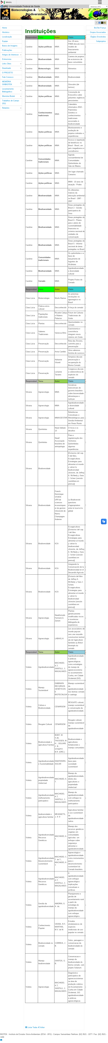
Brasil (9, 2)
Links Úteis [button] (6, 64)
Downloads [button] (6, 68)
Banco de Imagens (9, 46)
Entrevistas (6, 59)
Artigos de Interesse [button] (10, 55)
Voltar (42, 1027)
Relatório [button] (5, 108)
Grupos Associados (98, 32)
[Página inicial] (54, 14)
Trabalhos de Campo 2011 (10, 102)
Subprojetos (101, 41)
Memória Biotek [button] (8, 96)
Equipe (5, 41)
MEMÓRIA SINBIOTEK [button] (7, 83)
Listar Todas (32, 1027)
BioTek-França (100, 28)
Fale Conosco (7, 77)
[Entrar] (2, 2)
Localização (7, 37)
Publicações (7, 50)
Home (4, 28)
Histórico (5, 32)
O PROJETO (7, 73)
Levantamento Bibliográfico (8, 90)
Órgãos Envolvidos (98, 37)
